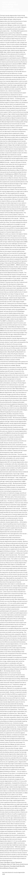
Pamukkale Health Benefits (17, 866)
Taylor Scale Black (5, 862)
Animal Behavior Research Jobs (8, 868)
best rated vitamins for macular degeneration (10, 5)
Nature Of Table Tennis (13, 864)
